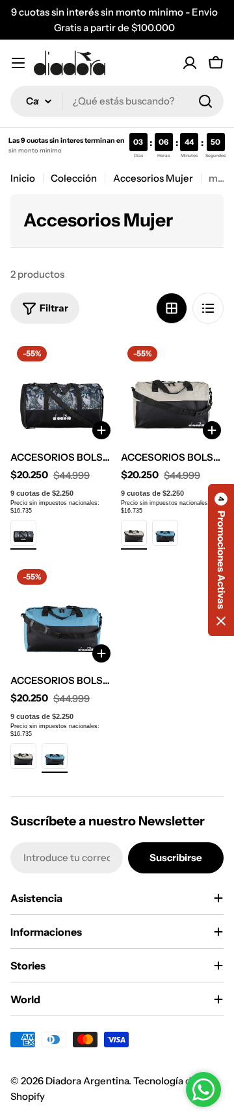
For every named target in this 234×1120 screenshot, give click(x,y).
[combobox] (117, 101)
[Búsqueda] (205, 101)
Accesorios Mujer (153, 178)
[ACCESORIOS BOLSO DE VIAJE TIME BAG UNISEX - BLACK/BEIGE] (134, 533)
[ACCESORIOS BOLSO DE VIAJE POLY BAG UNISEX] (61, 390)
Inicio (22, 178)
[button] (221, 560)
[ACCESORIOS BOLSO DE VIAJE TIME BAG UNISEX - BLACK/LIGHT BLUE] (165, 533)
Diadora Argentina (87, 1081)
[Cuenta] (190, 63)
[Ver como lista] (208, 308)
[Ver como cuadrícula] (171, 308)
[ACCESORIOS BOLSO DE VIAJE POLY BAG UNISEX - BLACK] (23, 533)
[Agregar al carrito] (101, 430)
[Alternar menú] (18, 63)
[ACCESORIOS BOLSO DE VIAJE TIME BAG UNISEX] (172, 390)
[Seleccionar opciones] (212, 430)
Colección (74, 178)
